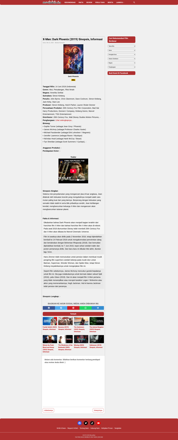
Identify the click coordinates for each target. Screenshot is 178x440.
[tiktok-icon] (92, 423)
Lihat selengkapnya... (64, 120)
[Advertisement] (89, 21)
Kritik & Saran (61, 428)
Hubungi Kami (95, 428)
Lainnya (119, 2)
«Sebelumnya (48, 410)
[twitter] (61, 308)
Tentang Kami (84, 428)
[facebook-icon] (80, 423)
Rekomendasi (70, 2)
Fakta (81, 2)
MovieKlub (92, 435)
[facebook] (49, 308)
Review (89, 2)
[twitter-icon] (86, 423)
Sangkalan (117, 428)
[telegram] (98, 308)
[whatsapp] (85, 308)
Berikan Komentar (60, 42)
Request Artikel (73, 428)
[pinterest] (73, 308)
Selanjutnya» (98, 410)
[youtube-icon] (98, 423)
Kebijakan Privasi (107, 428)
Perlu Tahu (100, 2)
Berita (110, 2)
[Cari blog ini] (134, 2)
